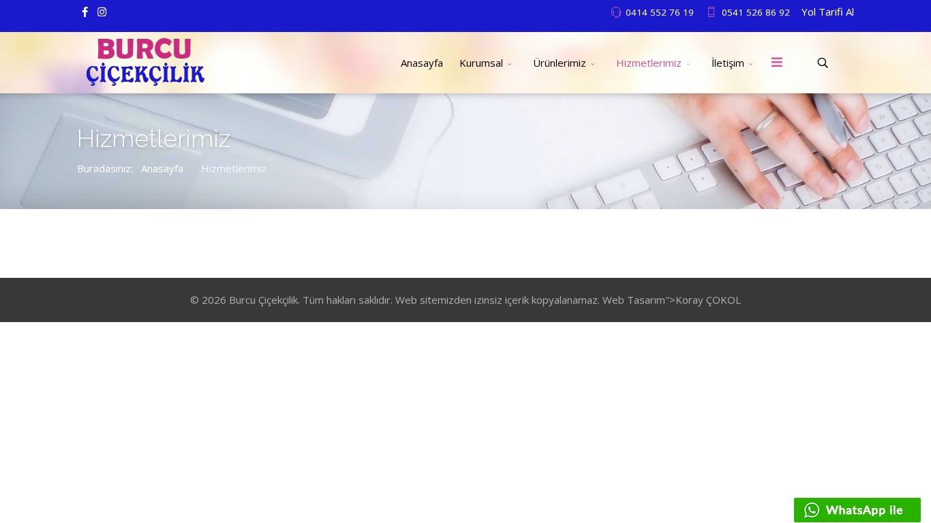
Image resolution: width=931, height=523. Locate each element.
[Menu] (777, 62)
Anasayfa (422, 62)
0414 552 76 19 (660, 12)
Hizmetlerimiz (649, 62)
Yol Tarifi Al (828, 11)
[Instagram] (101, 11)
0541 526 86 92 (756, 12)
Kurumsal (481, 62)
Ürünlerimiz (559, 62)
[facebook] (85, 11)
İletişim (728, 62)
